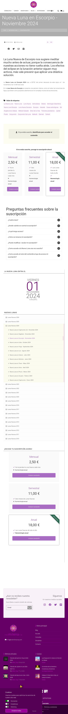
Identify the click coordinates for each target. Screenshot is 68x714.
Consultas (7, 11)
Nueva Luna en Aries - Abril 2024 (19, 367)
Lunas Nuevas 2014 (13, 422)
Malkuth (34, 114)
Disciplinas (24, 11)
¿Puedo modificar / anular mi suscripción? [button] (22, 243)
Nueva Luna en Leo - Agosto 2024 (20, 351)
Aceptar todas (16, 711)
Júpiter (58, 111)
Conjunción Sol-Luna (24, 114)
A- (48, 42)
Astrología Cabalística (54, 104)
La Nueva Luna (8, 104)
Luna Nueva (27, 104)
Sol (61, 107)
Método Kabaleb (23, 111)
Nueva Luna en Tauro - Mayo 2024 (20, 363)
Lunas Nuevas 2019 (13, 401)
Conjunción (12, 114)
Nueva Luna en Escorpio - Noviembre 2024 (22, 338)
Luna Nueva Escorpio (25, 107)
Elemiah (41, 114)
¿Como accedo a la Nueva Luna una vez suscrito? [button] (25, 248)
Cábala (43, 104)
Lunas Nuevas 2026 (13, 317)
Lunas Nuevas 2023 (13, 384)
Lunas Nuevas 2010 (13, 438)
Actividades (41, 10)
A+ (51, 42)
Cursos (16, 10)
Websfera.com (45, 709)
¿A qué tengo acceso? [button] (15, 231)
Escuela (37, 633)
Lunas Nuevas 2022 (13, 388)
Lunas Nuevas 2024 (13, 326)
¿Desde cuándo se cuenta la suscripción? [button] (22, 226)
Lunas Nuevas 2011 (13, 434)
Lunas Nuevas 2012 (13, 430)
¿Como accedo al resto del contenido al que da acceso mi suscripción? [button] (28, 255)
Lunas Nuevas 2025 (13, 321)
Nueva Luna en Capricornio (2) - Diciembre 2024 (24, 330)
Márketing (13, 707)
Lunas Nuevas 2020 (13, 397)
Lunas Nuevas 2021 (13, 392)
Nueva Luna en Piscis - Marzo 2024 (20, 372)
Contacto (50, 10)
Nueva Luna (18, 104)
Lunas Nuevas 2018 (13, 405)
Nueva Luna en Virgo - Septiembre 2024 (21, 346)
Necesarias (14, 701)
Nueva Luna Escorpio (10, 107)
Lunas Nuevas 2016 (13, 413)
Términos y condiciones (50, 707)
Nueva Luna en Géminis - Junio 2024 (20, 359)
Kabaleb (42, 107)
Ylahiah (47, 114)
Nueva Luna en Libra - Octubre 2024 (20, 342)
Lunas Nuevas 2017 (13, 409)
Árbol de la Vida (35, 111)
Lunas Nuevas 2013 (13, 426)
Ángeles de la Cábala (10, 111)
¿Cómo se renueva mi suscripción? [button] (20, 237)
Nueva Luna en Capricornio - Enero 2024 (21, 380)
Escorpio (36, 107)
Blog (32, 11)
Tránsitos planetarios (48, 111)
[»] (52, 11)
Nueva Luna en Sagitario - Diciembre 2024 (22, 334)
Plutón (6, 114)
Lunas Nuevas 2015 (13, 418)
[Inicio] (33, 4)
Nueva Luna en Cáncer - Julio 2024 (20, 355)
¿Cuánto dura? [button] (13, 220)
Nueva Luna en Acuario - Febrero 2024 (21, 376)
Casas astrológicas (52, 107)
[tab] (34, 220)
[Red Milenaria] (13, 628)
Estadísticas (14, 704)
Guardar (34, 711)
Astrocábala (36, 104)
